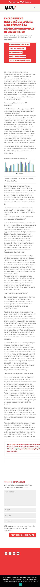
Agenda (19, 36)
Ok (20, 584)
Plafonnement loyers (24, 38)
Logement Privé (13, 38)
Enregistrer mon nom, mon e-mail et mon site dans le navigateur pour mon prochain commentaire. (19, 528)
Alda (7, 36)
